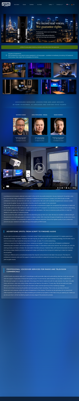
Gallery (50, 4)
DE (73, 4)
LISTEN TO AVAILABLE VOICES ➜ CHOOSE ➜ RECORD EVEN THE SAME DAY (39, 47)
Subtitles (32, 4)
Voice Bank (16, 4)
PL (68, 4)
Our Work (39, 4)
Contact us (59, 4)
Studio (24, 4)
